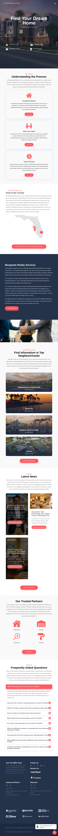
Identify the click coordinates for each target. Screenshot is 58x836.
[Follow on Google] (7, 785)
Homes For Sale (13, 44)
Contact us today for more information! (14, 773)
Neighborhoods (38, 44)
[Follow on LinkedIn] (37, 766)
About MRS (11, 308)
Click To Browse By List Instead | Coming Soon (29, 246)
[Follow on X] (44, 766)
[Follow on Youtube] (41, 766)
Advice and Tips (11, 495)
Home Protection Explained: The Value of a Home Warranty (17, 558)
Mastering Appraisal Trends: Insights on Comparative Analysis (17, 514)
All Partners (29, 651)
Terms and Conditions (19, 832)
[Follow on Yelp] (10, 785)
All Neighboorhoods (29, 460)
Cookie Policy (28, 832)
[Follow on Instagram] (31, 766)
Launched (14, 827)
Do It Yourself (38, 48)
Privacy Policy (9, 832)
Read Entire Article (15, 522)
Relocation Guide (14, 48)
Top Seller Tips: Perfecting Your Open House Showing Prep (41, 514)
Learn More (29, 114)
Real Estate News (29, 587)
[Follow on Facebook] (34, 766)
